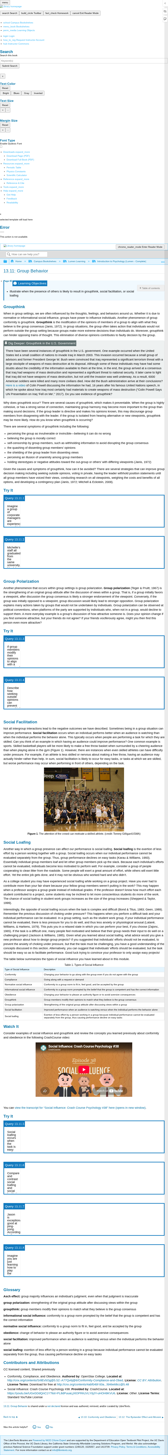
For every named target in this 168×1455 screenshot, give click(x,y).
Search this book (8, 55)
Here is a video (15, 385)
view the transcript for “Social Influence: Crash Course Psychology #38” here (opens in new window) (80, 1107)
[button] (12, 198)
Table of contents (151, 288)
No (51, 1427)
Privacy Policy (118, 1447)
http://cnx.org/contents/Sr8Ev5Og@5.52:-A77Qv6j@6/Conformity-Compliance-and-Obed (65, 1380)
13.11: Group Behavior (15, 1406)
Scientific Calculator (17, 175)
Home (18, 261)
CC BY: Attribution (149, 1380)
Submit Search (9, 66)
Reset (5, 88)
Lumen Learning (77, 261)
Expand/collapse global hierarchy (7, 261)
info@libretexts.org (62, 1450)
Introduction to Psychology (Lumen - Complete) (122, 261)
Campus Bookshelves (45, 261)
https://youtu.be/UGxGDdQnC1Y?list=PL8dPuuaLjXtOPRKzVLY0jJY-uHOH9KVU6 (61, 1393)
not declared (54, 1406)
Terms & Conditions (136, 1447)
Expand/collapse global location (163, 261)
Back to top (9, 1417)
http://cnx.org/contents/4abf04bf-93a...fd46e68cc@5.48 (93, 1384)
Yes (39, 1427)
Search (9, 254)
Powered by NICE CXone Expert (50, 1440)
